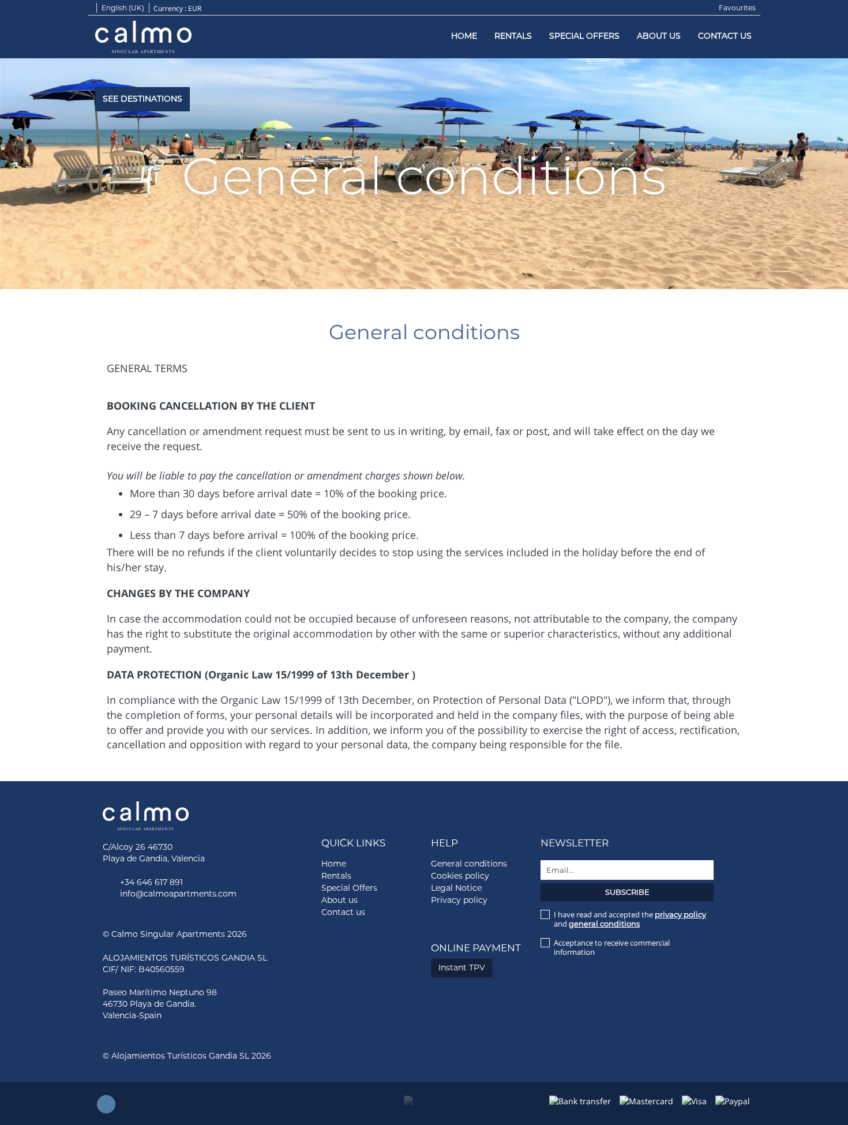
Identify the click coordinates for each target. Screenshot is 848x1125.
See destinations (142, 98)
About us (659, 36)
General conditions (469, 863)
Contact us (725, 36)
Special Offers (584, 36)
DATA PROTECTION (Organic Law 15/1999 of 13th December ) (261, 674)
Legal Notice (456, 888)
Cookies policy (460, 876)
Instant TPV (461, 967)
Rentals (513, 36)
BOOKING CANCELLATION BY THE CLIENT (211, 405)
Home (464, 36)
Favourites (737, 7)
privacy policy (680, 914)
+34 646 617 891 (151, 882)
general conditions (604, 923)
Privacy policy (459, 900)
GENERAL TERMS (147, 368)
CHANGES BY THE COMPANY (178, 593)
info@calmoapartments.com (178, 893)
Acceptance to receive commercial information (612, 947)
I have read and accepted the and (630, 919)
